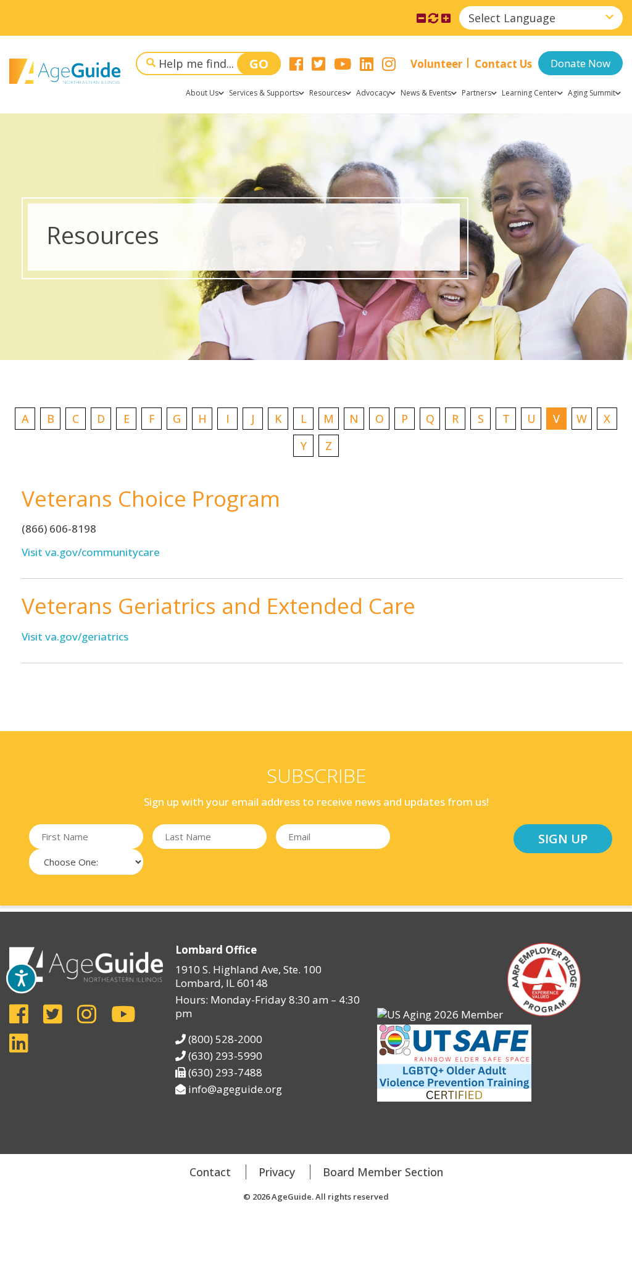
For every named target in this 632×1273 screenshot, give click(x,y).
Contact (210, 1172)
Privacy (277, 1172)
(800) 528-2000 (225, 1039)
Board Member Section (383, 1172)
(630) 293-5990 (225, 1056)
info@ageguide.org (235, 1089)
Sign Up (563, 838)
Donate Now (580, 63)
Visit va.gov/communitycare (91, 552)
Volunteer (436, 64)
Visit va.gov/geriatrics (75, 636)
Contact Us (503, 64)
